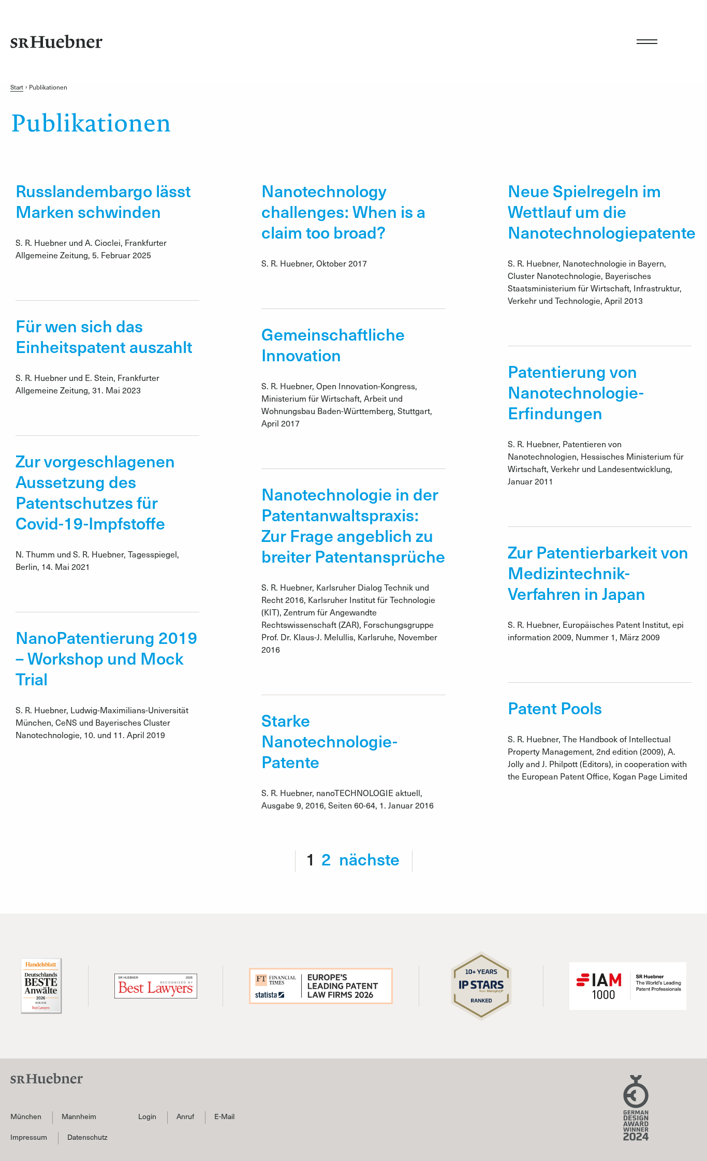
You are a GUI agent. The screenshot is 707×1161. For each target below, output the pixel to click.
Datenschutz (87, 1137)
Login (147, 1116)
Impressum (28, 1137)
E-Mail (224, 1116)
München (25, 1116)
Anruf (185, 1116)
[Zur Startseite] (56, 41)
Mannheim (79, 1116)
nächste (369, 858)
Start (16, 87)
